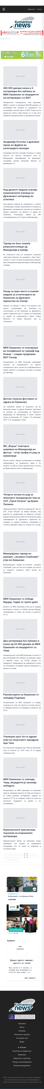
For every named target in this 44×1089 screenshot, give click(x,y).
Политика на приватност (22, 1051)
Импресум (22, 1055)
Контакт (22, 1047)
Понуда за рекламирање (22, 1062)
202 (9, 860)
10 (35, 855)
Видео (22, 1042)
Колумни (22, 1031)
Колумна (11, 940)
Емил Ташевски (30, 978)
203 (14, 860)
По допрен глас (22, 1038)
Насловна (22, 1024)
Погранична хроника (22, 1034)
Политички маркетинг (22, 1066)
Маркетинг (31, 9)
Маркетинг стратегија (22, 1058)
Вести (22, 1027)
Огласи (39, 9)
